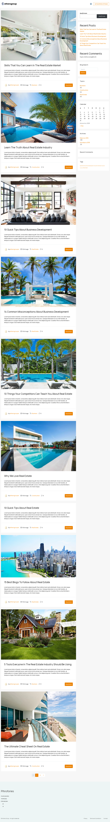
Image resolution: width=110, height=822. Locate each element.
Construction (36, 167)
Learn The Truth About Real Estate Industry (28, 147)
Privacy (85, 818)
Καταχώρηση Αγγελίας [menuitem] (101, 4)
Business (34, 85)
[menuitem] (91, 4)
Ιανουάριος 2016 (85, 142)
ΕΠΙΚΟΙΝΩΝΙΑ (4, 801)
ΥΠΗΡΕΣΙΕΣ (4, 798)
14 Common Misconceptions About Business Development (36, 311)
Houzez (103, 165)
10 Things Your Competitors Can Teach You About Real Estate (38, 393)
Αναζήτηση (83, 13)
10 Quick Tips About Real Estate (21, 507)
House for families (97, 165)
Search (83, 73)
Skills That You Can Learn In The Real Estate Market (32, 65)
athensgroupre (14, 85)
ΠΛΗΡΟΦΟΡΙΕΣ (5, 796)
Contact (106, 818)
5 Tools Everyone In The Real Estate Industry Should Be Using (38, 664)
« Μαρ (82, 126)
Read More (69, 85)
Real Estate (35, 249)
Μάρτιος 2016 (84, 138)
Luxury (81, 167)
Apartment (82, 165)
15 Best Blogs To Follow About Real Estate (27, 582)
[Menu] (86, 4)
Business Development (89, 165)
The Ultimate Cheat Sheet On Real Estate (27, 746)
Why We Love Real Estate (18, 476)
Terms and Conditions (95, 818)
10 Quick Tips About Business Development (28, 229)
